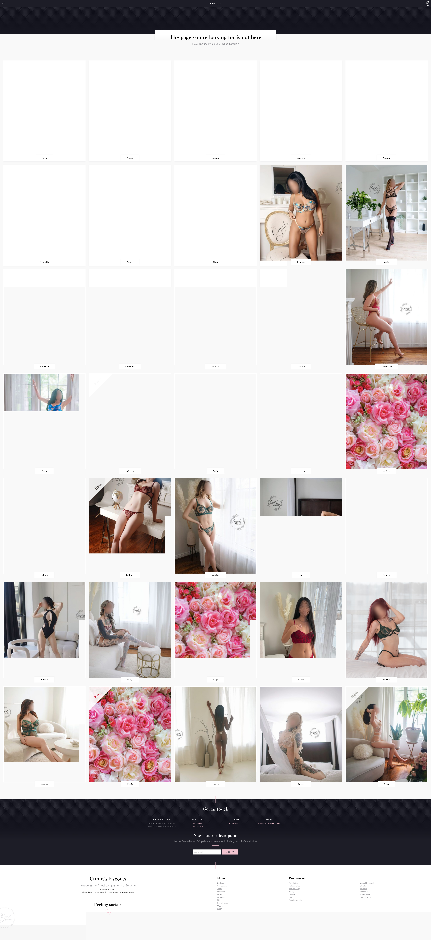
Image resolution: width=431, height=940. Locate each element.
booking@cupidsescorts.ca (269, 823)
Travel (219, 888)
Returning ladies (295, 886)
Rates (219, 894)
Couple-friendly (295, 900)
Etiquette (220, 897)
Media (220, 906)
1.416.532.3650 (197, 826)
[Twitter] (108, 912)
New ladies (293, 883)
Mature (292, 894)
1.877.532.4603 (233, 823)
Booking (220, 883)
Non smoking (365, 897)
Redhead (364, 891)
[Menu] (3, 3)
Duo (290, 897)
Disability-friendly (367, 883)
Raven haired (365, 894)
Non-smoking (294, 888)
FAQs (219, 900)
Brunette (363, 888)
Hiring (219, 908)
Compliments (222, 903)
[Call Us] (427, 3)
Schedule (221, 891)
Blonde (363, 886)
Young (291, 891)
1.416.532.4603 (197, 823)
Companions (222, 886)
